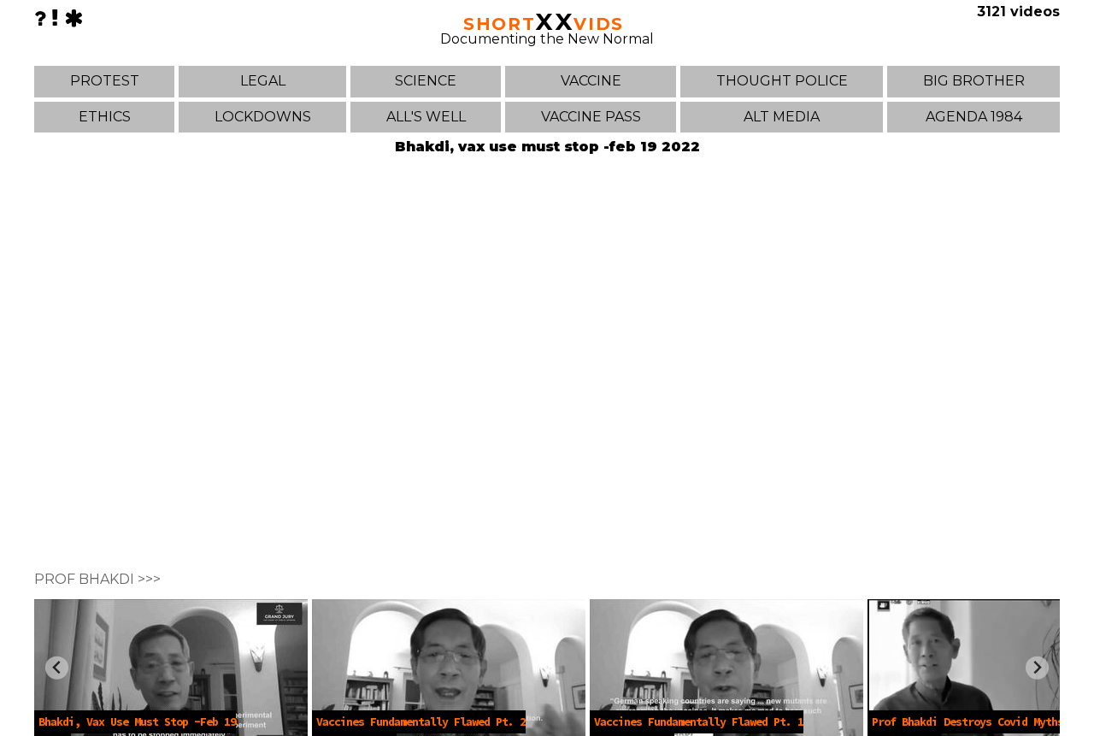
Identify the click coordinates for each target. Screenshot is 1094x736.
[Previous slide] (56, 668)
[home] (73, 18)
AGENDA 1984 (974, 117)
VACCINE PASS (591, 117)
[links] (55, 18)
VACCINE (591, 81)
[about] (40, 18)
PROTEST (104, 81)
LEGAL (262, 81)
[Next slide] (1037, 668)
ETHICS (105, 117)
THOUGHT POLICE (782, 81)
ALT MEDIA (782, 117)
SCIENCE (425, 81)
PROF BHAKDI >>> (97, 579)
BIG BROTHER (974, 81)
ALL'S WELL (426, 117)
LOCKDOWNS (263, 117)
